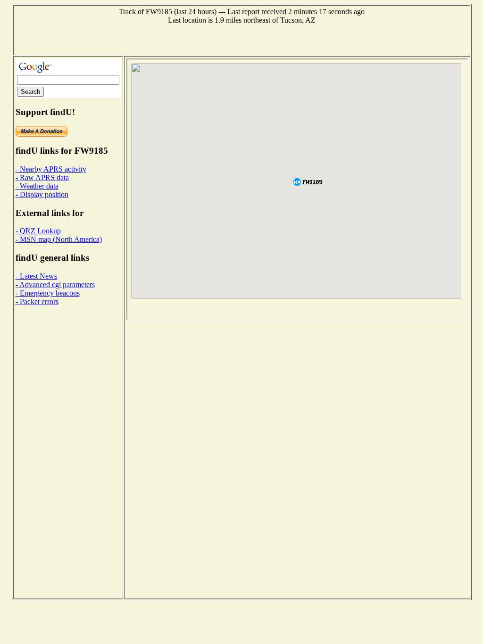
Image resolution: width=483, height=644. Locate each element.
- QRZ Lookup (38, 231)
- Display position (42, 194)
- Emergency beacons (48, 293)
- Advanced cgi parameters (55, 285)
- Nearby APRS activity (51, 169)
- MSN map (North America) (59, 239)
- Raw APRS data (42, 177)
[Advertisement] (241, 39)
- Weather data (37, 186)
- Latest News (36, 276)
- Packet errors (37, 301)
